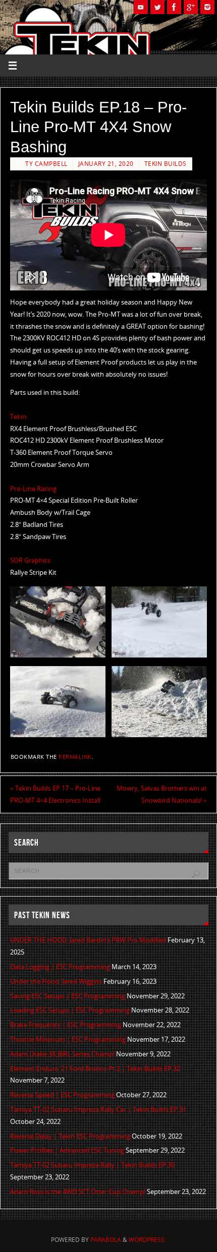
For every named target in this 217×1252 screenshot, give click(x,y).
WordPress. (147, 1239)
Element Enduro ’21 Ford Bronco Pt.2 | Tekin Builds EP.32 (95, 1068)
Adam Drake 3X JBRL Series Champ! (62, 1054)
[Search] (196, 874)
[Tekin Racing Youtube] (141, 7)
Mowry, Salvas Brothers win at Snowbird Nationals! (162, 794)
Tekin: (19, 416)
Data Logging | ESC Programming (60, 967)
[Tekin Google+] (191, 7)
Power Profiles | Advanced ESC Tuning (67, 1150)
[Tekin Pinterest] (207, 7)
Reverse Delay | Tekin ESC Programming (70, 1136)
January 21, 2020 (106, 163)
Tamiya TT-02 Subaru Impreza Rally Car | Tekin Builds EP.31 (98, 1109)
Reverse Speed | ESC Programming (62, 1095)
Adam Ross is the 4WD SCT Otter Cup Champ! (77, 1191)
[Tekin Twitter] (157, 7)
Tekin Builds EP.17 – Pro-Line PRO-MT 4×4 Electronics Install (55, 794)
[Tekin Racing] (174, 7)
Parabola (105, 1239)
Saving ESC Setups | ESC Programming (67, 996)
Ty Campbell (46, 163)
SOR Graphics (30, 560)
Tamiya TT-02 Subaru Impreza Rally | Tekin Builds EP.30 (92, 1165)
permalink (75, 756)
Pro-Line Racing (33, 489)
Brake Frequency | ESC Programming (65, 1025)
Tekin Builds (165, 163)
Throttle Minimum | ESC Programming (68, 1039)
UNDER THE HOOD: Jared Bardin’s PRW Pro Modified (88, 940)
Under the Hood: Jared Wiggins (56, 981)
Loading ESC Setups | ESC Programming (70, 1010)
